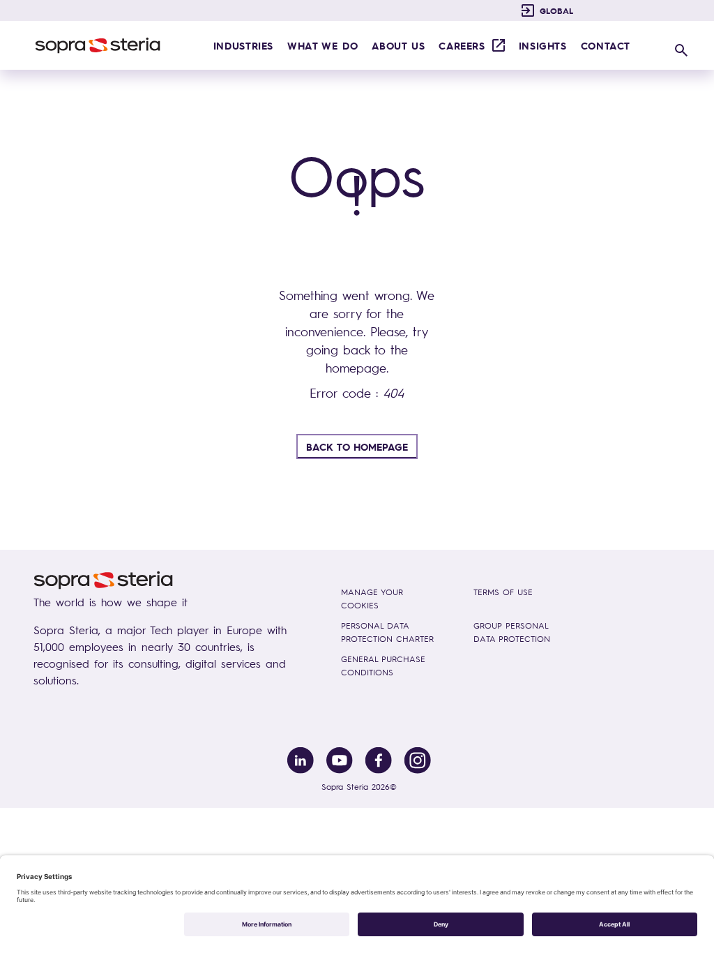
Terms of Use (503, 592)
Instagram (418, 760)
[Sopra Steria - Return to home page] (97, 45)
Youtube (340, 760)
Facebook (379, 760)
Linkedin (300, 760)
